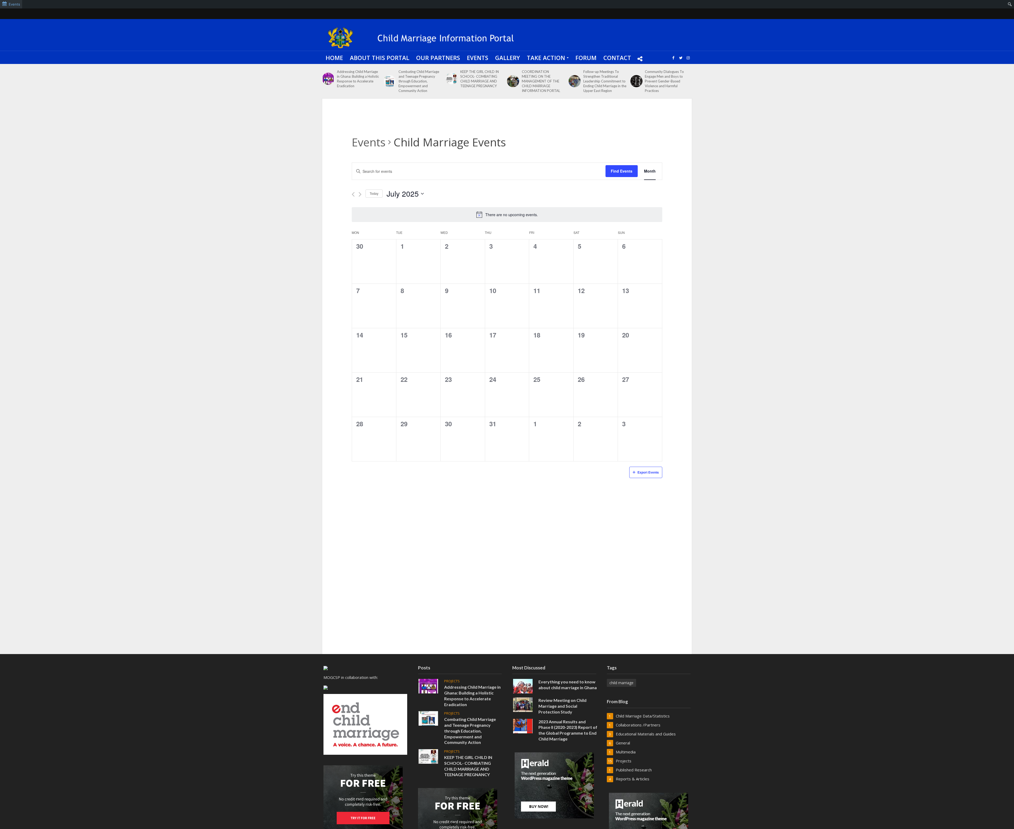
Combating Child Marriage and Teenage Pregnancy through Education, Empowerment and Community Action (418, 81)
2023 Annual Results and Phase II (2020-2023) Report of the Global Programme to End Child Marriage (567, 730)
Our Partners (438, 58)
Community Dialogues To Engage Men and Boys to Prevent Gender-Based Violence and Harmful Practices (664, 81)
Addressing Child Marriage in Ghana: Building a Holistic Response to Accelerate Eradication (358, 79)
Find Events (621, 171)
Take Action (546, 58)
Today (374, 193)
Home (334, 58)
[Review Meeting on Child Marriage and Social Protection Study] (523, 704)
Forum (586, 58)
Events (477, 58)
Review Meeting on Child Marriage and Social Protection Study (562, 706)
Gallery (507, 58)
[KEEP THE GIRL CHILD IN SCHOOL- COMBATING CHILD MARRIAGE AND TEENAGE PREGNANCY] (451, 79)
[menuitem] (1010, 4)
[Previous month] (353, 194)
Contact (617, 58)
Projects (452, 681)
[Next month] (360, 194)
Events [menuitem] (14, 4)
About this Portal (379, 58)
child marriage (621, 682)
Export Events (648, 472)
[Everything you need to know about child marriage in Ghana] (523, 685)
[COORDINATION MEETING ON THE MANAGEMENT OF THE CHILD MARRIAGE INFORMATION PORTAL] (513, 81)
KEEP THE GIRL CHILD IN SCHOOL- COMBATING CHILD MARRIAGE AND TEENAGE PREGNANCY (479, 79)
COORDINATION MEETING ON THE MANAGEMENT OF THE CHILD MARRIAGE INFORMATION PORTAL (541, 81)
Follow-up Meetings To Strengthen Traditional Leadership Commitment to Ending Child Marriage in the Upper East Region (604, 81)
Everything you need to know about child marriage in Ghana (567, 684)
